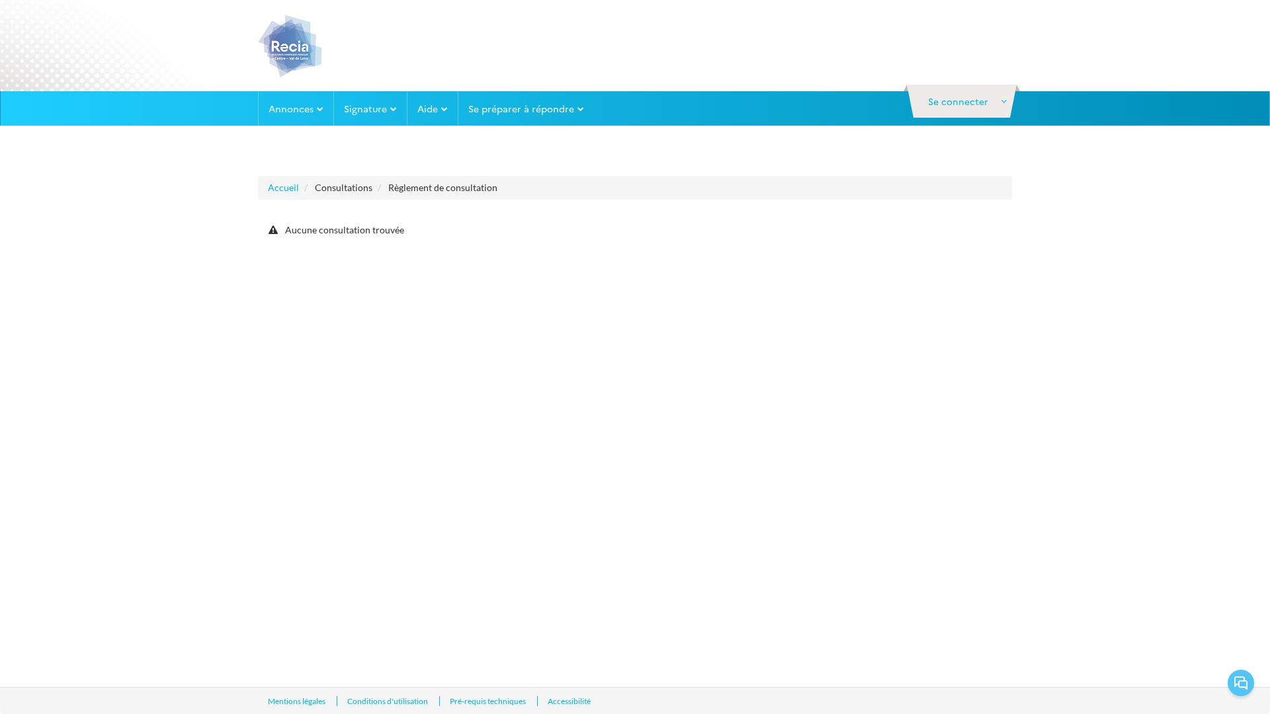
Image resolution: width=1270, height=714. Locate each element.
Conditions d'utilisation (388, 701)
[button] (961, 101)
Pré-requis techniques (488, 701)
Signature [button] (365, 108)
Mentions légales (297, 701)
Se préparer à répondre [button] (521, 108)
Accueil (283, 187)
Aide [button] (427, 108)
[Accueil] (290, 45)
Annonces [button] (291, 108)
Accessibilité (569, 701)
